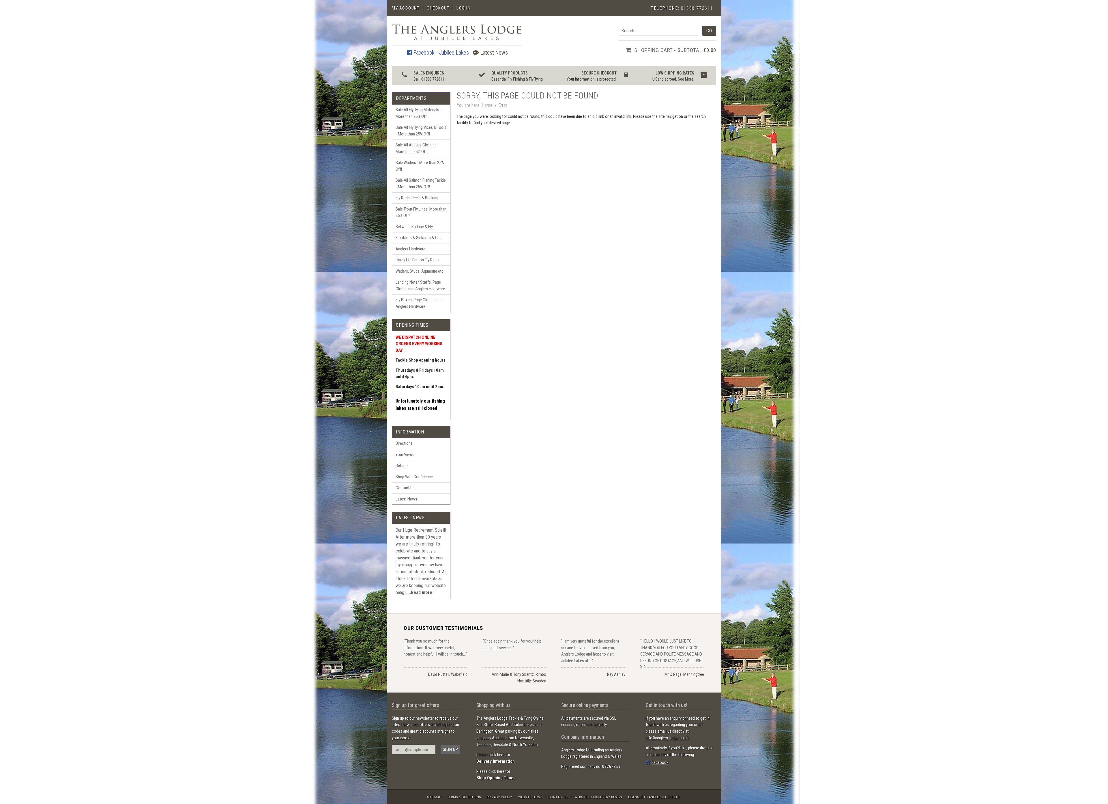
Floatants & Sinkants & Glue (419, 237)
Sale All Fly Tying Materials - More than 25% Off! (418, 113)
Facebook (660, 762)
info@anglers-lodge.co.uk (667, 737)
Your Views (405, 454)
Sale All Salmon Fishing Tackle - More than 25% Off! (421, 183)
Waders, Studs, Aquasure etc (419, 271)
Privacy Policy (499, 797)
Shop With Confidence (414, 476)
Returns (402, 465)
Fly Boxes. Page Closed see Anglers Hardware (418, 303)
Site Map (434, 797)
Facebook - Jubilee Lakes (440, 52)
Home (487, 105)
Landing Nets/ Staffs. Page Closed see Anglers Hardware (420, 285)
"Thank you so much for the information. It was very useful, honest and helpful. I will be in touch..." (435, 648)
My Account (406, 8)
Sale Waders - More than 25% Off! (420, 166)
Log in (463, 8)
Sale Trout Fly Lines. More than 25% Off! (421, 212)
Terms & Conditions (464, 797)
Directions (404, 443)
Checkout (438, 8)
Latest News (493, 52)
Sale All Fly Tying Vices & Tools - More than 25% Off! (421, 131)
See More (685, 79)
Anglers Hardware (410, 249)
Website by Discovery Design (598, 797)
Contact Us (405, 487)
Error (502, 105)
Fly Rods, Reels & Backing (417, 197)
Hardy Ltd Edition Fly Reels (417, 260)
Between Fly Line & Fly (414, 226)
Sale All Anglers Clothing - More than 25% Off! (417, 148)
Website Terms (530, 797)
